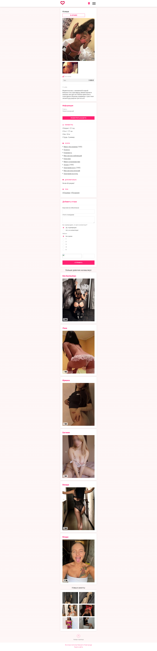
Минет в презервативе (72, 162)
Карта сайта (78, 647)
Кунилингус (68, 153)
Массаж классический (72, 171)
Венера (65, 485)
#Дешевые (66, 193)
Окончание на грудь (71, 174)
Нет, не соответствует (72, 230)
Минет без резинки (71, 147)
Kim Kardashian (69, 276)
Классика (67, 159)
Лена (64, 328)
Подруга (67, 150)
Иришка (66, 380)
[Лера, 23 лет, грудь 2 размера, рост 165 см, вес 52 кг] (70, 598)
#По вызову (75, 193)
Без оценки (69, 236)
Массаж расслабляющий (73, 156)
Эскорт (66, 165)
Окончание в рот (70, 168)
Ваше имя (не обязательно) (70, 207)
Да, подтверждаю (71, 227)
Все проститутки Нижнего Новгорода (78, 645)
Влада (65, 537)
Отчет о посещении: (68, 214)
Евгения (66, 432)
